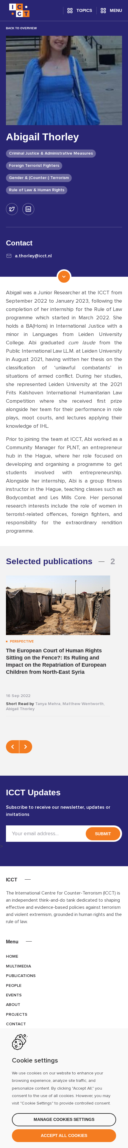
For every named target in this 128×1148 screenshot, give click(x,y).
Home (12, 956)
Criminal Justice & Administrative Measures (51, 153)
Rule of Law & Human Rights (36, 190)
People (13, 986)
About (13, 1005)
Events (14, 995)
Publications (21, 976)
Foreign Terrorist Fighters (34, 166)
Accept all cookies (64, 1135)
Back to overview (21, 28)
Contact (16, 1024)
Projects (16, 1014)
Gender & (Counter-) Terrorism (39, 178)
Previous (12, 746)
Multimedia (18, 966)
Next (25, 746)
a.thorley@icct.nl (33, 255)
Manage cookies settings (64, 1119)
